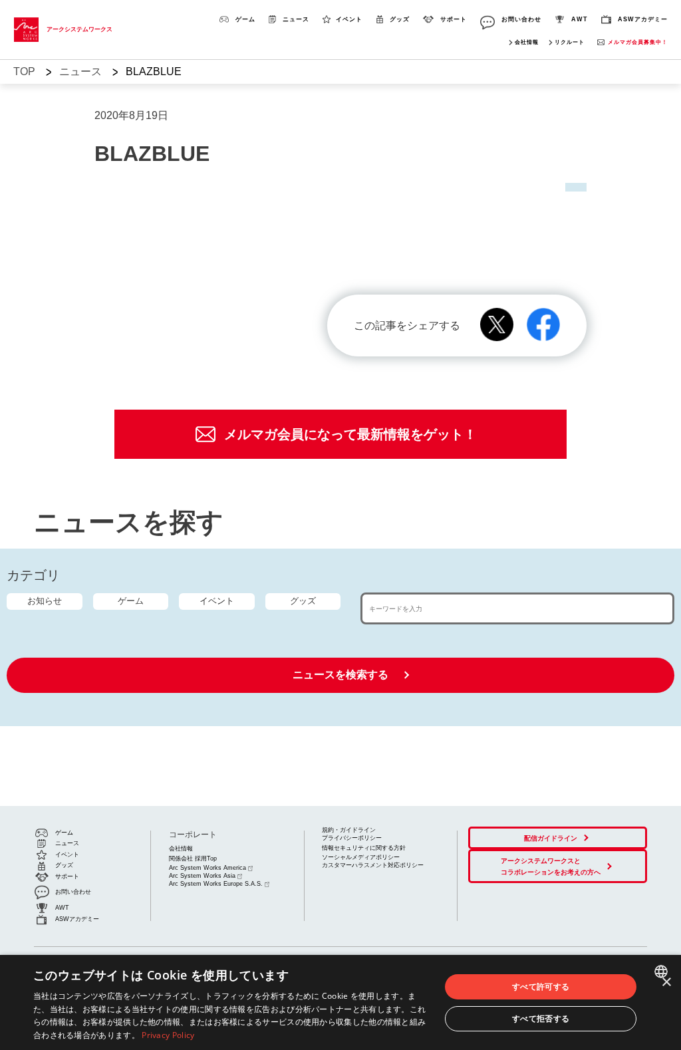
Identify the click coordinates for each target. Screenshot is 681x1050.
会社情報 (527, 42)
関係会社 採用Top (193, 858)
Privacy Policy (168, 1035)
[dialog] (340, 1002)
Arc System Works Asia (202, 875)
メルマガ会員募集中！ (638, 42)
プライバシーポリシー (352, 838)
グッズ (303, 601)
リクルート (570, 42)
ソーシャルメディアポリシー (361, 857)
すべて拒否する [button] (541, 1018)
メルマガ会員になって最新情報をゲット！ (350, 434)
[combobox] (662, 971)
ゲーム (131, 601)
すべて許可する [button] (541, 986)
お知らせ (44, 601)
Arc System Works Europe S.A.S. (216, 883)
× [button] (666, 982)
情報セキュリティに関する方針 (364, 848)
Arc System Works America (207, 867)
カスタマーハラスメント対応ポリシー (373, 865)
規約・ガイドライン (349, 830)
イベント (217, 601)
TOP (24, 71)
